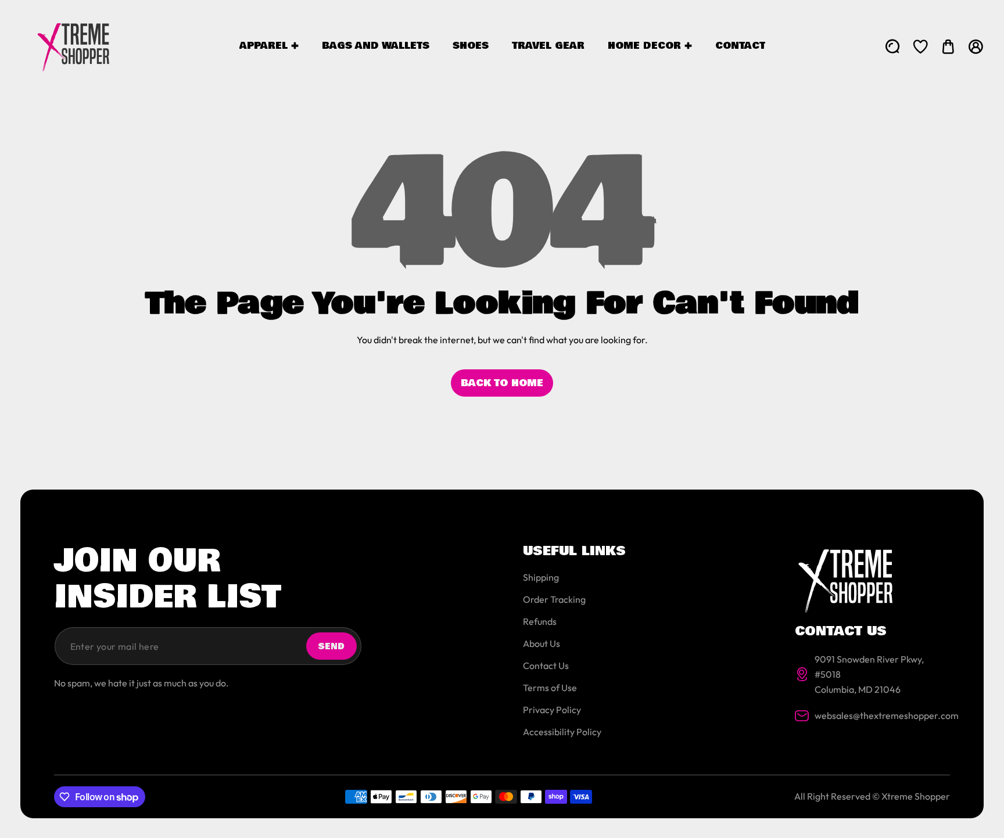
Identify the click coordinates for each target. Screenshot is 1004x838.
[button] (948, 46)
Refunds (540, 621)
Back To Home (502, 383)
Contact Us (546, 665)
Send (331, 646)
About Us (541, 643)
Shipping (541, 577)
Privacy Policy (552, 709)
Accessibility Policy (562, 732)
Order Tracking (554, 599)
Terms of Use (550, 687)
